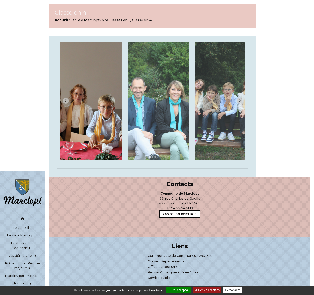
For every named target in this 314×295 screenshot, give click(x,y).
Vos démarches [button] (21, 255)
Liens (180, 246)
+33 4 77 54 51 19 (180, 208)
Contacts (179, 184)
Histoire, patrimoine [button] (21, 276)
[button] (23, 219)
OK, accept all (180, 290)
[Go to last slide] (66, 101)
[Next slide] (239, 101)
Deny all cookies (208, 290)
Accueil (61, 20)
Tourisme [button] (21, 283)
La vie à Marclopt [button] (21, 235)
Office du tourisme (163, 266)
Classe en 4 (142, 20)
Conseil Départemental (167, 261)
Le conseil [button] (21, 227)
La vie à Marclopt (85, 20)
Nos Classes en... (116, 20)
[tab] (150, 157)
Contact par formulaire (179, 214)
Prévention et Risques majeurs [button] (22, 265)
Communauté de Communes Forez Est (180, 255)
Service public (159, 278)
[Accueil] (23, 192)
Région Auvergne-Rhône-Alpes (173, 272)
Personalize (233, 290)
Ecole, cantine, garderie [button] (22, 245)
